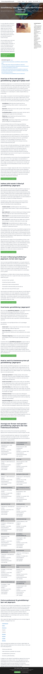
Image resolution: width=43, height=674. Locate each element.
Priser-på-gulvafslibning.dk (7, 1)
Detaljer (30, 670)
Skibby (3, 625)
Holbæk (3, 638)
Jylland (23, 1)
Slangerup (4, 627)
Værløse (3, 636)
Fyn (26, 1)
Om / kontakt (35, 1)
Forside (19, 1)
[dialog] (21, 670)
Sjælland (30, 1)
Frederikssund (5, 623)
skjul (11, 60)
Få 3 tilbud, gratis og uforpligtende (21, 14)
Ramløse (4, 634)
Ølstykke (4, 640)
